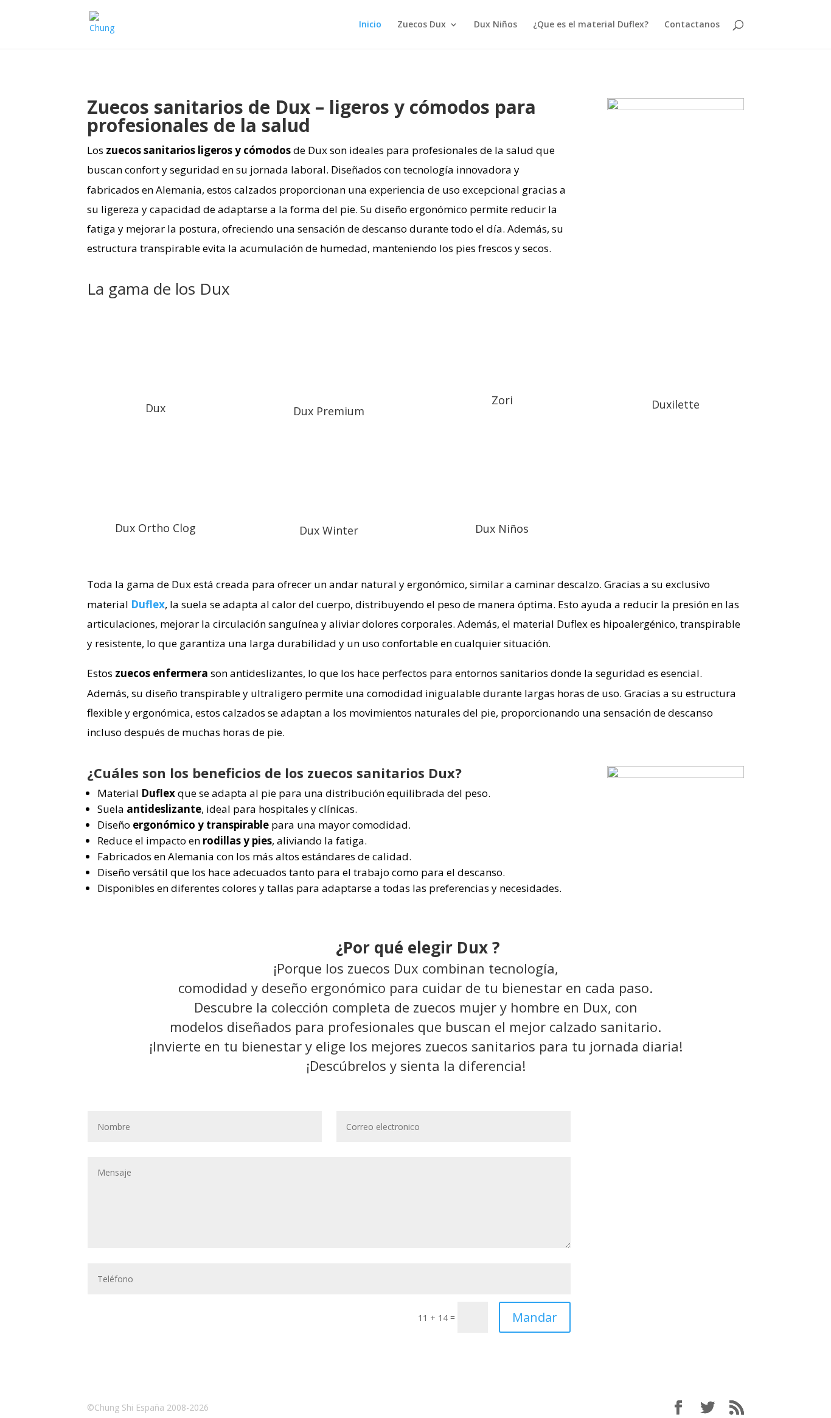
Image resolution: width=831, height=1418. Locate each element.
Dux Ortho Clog (155, 528)
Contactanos (692, 25)
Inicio (370, 25)
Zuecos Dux (421, 25)
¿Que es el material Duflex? (590, 25)
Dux (155, 408)
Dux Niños (495, 25)
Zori (502, 400)
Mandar (534, 1317)
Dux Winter (328, 530)
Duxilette (676, 404)
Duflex (148, 604)
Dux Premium (328, 411)
